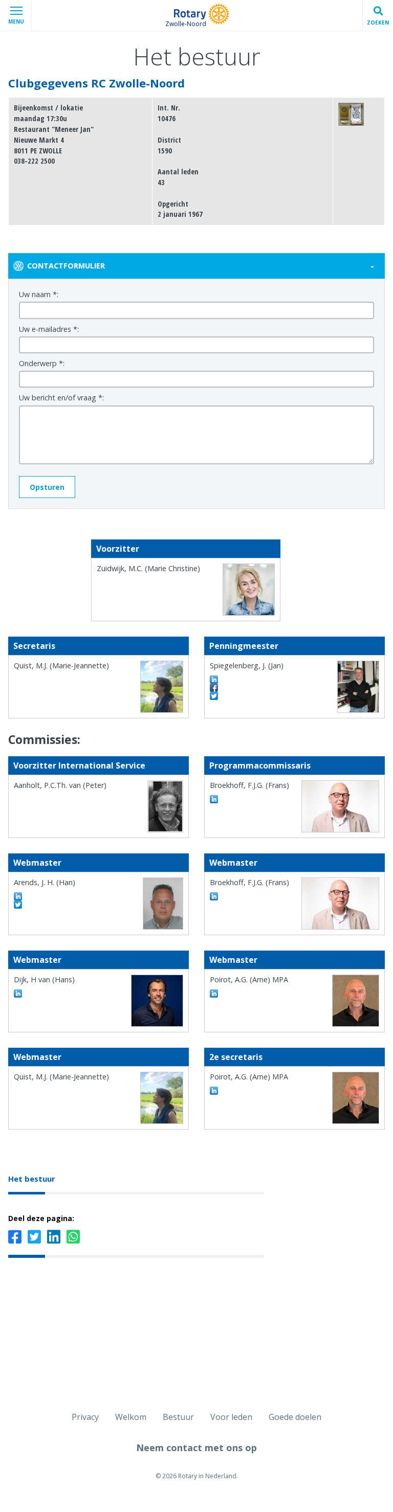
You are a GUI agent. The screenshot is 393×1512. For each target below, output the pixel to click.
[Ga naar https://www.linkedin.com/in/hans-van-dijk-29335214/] (18, 993)
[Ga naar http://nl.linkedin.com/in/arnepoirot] (214, 993)
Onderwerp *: (41, 363)
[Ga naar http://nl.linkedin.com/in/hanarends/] (18, 896)
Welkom (130, 1417)
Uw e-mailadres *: (49, 329)
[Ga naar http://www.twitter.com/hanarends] (18, 904)
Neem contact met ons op (196, 1447)
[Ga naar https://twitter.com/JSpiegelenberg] (214, 696)
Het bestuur (31, 1179)
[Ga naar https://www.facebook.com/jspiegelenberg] (214, 688)
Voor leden (231, 1417)
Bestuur (178, 1417)
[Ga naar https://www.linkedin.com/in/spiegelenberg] (214, 679)
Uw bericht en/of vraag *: (61, 397)
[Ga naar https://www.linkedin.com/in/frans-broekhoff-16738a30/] (214, 799)
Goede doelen (295, 1417)
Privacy (85, 1417)
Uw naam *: (38, 294)
